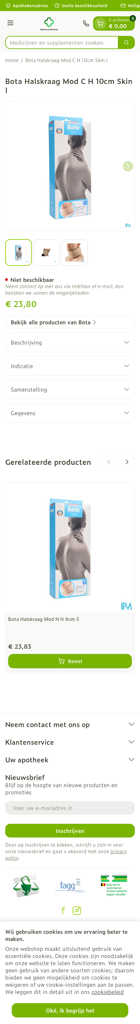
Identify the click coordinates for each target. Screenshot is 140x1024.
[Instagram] (77, 911)
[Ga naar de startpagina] (49, 23)
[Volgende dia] (127, 462)
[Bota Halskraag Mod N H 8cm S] (70, 547)
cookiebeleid (107, 992)
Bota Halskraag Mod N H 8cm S (43, 618)
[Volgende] (128, 166)
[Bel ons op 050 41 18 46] (86, 23)
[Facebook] (63, 911)
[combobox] (62, 42)
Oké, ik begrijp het (70, 1010)
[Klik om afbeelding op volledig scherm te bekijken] (70, 166)
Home (12, 60)
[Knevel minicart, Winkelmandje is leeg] (100, 23)
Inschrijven (70, 831)
